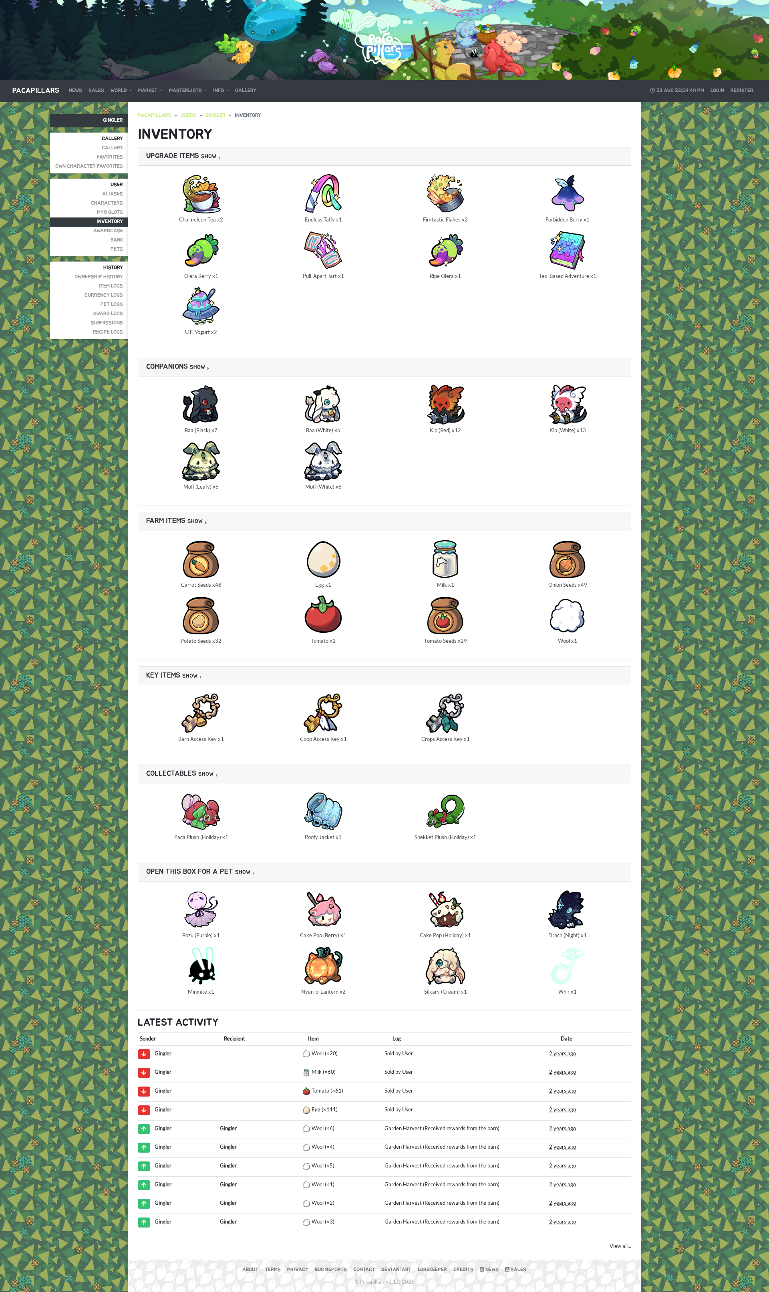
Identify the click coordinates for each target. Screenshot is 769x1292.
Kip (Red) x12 (445, 430)
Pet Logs (112, 304)
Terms (273, 1269)
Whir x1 (567, 991)
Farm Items (165, 521)
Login (717, 90)
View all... (620, 1246)
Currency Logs (104, 295)
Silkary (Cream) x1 (445, 991)
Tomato (320, 1090)
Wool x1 (567, 641)
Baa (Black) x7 (201, 430)
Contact (364, 1269)
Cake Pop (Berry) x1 (323, 935)
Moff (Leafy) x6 (201, 486)
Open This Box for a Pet (189, 871)
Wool (318, 1053)
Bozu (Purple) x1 (201, 935)
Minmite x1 (201, 991)
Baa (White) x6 (323, 430)
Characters (107, 203)
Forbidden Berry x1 (568, 219)
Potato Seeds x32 (201, 641)
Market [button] (148, 90)
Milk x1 (445, 585)
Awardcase (108, 230)
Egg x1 (323, 585)
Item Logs (111, 286)
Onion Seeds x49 (567, 585)
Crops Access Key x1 (445, 739)
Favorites (110, 157)
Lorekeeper (432, 1269)
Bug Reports (331, 1269)
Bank (117, 240)
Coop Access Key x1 (323, 739)
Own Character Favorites (89, 166)
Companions (167, 366)
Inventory (110, 221)
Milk (317, 1072)
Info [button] (219, 90)
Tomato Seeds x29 (445, 641)
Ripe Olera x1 (445, 276)
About (250, 1269)
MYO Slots (110, 212)
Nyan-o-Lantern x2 (323, 991)
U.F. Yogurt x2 (201, 332)
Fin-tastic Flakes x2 (445, 219)
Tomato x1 (323, 641)
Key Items (163, 675)
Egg (316, 1109)
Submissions (107, 323)
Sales (96, 90)
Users (188, 115)
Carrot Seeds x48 (201, 585)
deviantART (396, 1269)
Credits (463, 1269)
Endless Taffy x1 (323, 219)
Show (208, 156)
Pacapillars (35, 91)
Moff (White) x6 (323, 486)
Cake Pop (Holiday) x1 (445, 935)
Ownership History (98, 277)
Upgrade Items (172, 156)
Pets (117, 249)
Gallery (245, 90)
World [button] (119, 90)
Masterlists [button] (186, 90)
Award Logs (108, 313)
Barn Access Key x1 (201, 739)
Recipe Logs (108, 332)
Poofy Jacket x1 (323, 837)
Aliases (112, 194)
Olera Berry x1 (201, 276)
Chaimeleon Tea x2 (201, 219)
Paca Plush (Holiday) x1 (201, 837)
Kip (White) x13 (568, 430)
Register (742, 90)
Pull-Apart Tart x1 (323, 276)
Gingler (113, 120)
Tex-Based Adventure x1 (567, 276)
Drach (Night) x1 (567, 935)
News (75, 90)
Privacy (297, 1269)
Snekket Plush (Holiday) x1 (445, 837)
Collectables (171, 773)
